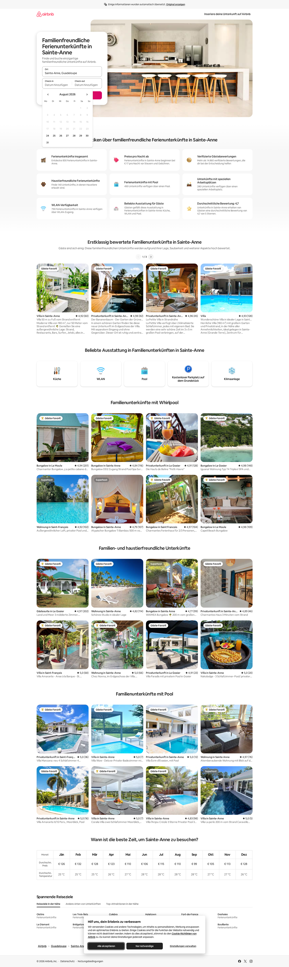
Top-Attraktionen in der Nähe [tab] (122, 903)
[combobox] (72, 73)
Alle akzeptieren (106, 946)
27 (67, 135)
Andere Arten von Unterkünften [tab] (83, 903)
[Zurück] (138, 257)
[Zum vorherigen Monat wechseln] (48, 94)
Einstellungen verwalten (183, 946)
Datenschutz (67, 961)
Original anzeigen (175, 4)
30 (87, 135)
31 (47, 142)
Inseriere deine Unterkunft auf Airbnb (227, 14)
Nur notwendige (145, 946)
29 (80, 135)
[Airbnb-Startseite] (45, 14)
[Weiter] (151, 257)
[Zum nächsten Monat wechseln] (87, 94)
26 (60, 135)
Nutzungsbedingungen (90, 961)
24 (47, 135)
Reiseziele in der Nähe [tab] (48, 903)
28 (74, 135)
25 (54, 135)
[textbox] (57, 85)
